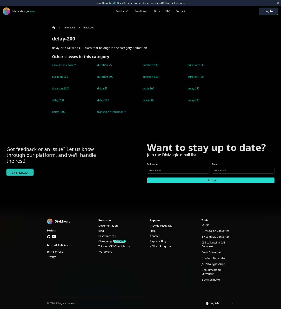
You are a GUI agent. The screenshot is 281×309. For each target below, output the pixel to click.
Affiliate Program (160, 246)
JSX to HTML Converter (215, 236)
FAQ (167, 11)
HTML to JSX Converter (215, 231)
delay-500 (148, 100)
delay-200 (88, 27)
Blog (101, 231)
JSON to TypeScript (213, 264)
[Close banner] (278, 3)
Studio (205, 225)
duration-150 (196, 65)
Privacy (51, 257)
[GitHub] (49, 237)
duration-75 (104, 65)
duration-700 (196, 77)
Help (153, 231)
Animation (69, 27)
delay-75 (102, 88)
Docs (157, 11)
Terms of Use (55, 251)
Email (215, 164)
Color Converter (211, 252)
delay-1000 (58, 112)
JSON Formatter (211, 279)
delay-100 (148, 88)
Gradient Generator (213, 258)
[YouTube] (54, 236)
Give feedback (20, 172)
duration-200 (60, 77)
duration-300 (105, 77)
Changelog (105, 241)
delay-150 (193, 88)
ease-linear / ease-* (64, 65)
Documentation (108, 225)
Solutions (140, 11)
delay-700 (193, 100)
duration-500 (150, 77)
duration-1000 (60, 88)
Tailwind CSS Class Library (114, 246)
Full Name (152, 164)
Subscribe (210, 180)
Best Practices (107, 236)
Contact (180, 11)
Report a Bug (158, 241)
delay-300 (103, 100)
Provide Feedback (161, 225)
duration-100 (150, 65)
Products (121, 11)
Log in (269, 11)
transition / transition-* (111, 112)
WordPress (105, 251)
